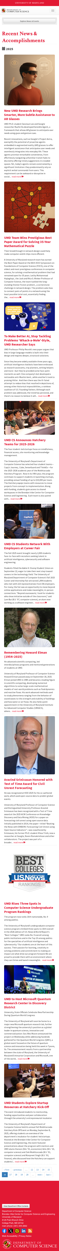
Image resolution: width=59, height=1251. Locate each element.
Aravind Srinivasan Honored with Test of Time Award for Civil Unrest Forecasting (28, 783)
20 (27, 1174)
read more (17, 176)
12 (32, 1169)
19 (22, 1174)
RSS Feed (30, 1231)
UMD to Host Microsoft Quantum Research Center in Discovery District (27, 1003)
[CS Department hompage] (29, 1243)
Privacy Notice (25, 1235)
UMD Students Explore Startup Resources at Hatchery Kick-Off (26, 1105)
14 (43, 1169)
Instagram (17, 1231)
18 (16, 1174)
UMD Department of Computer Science (24, 10)
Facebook (4, 1231)
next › (40, 1174)
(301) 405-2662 (20, 1225)
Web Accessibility (9, 1235)
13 (37, 1169)
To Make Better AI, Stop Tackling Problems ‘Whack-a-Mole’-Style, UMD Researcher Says (27, 340)
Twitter (11, 1231)
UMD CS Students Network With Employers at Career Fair (27, 546)
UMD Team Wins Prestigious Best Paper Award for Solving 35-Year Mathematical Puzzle (28, 242)
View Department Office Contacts (16, 1206)
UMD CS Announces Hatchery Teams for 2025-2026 (25, 442)
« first (6, 1169)
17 (10, 1174)
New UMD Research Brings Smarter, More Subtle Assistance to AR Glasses (29, 115)
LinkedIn (23, 1231)
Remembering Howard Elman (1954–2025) (25, 654)
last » (48, 1174)
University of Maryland (29, 3)
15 (49, 1169)
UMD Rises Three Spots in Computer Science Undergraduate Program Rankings (28, 907)
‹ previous (17, 1169)
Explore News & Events (29, 21)
